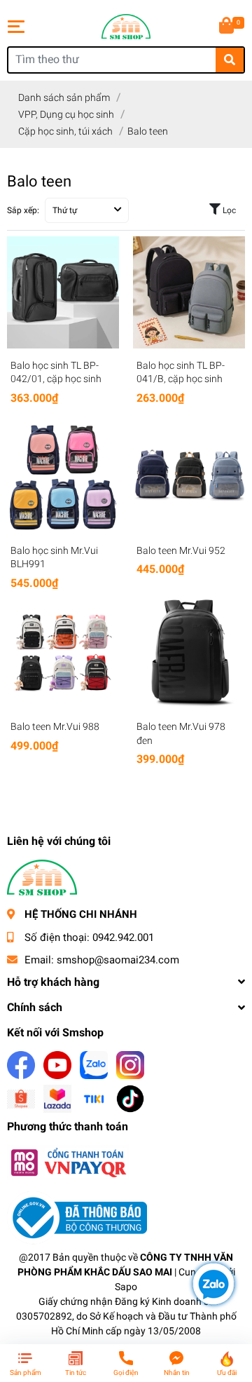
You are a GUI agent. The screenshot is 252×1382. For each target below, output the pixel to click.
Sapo (126, 1286)
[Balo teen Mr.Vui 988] (63, 653)
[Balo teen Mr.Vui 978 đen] (189, 653)
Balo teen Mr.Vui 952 (180, 550)
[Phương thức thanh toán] (68, 1161)
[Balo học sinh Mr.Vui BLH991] (63, 477)
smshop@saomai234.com (118, 960)
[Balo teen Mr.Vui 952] (189, 477)
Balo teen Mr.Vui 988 (54, 726)
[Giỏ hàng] (227, 26)
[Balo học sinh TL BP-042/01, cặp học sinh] (63, 292)
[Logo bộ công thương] (77, 1217)
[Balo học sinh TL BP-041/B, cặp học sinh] (189, 292)
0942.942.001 (123, 937)
